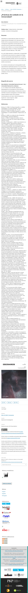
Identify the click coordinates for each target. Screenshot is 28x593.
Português (4, 495)
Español (4, 493)
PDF (4, 402)
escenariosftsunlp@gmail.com (17, 561)
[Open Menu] (1, 1)
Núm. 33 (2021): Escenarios (15, 9)
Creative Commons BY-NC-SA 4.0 (13, 438)
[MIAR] (6, 518)
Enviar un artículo (7, 483)
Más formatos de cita (6, 464)
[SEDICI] (6, 504)
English (3, 491)
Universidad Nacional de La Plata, (9, 556)
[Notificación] (2, 477)
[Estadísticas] (6, 477)
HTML (16, 402)
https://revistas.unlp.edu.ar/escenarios (14, 551)
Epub (10, 402)
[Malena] (6, 524)
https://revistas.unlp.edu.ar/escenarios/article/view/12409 (11, 462)
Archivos (7, 9)
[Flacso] (2, 526)
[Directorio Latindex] (6, 509)
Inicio (2, 9)
